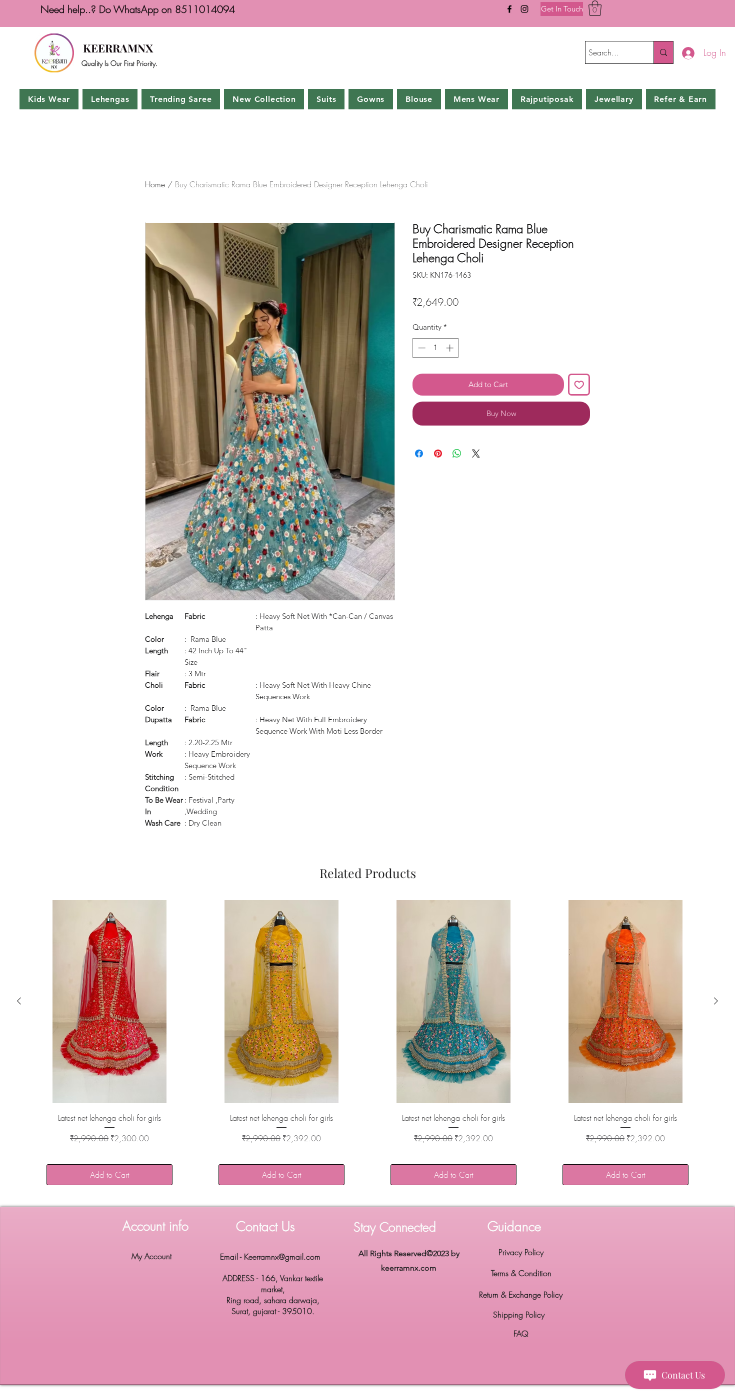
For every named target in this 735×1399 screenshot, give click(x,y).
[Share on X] (476, 454)
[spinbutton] (436, 348)
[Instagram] (525, 9)
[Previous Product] (19, 1001)
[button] (595, 8)
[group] (367, 1049)
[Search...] (663, 52)
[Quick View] (110, 1001)
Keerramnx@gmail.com (282, 1256)
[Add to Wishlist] (579, 385)
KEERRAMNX (118, 47)
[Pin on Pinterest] (438, 454)
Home (155, 184)
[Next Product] (716, 1001)
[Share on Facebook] (419, 454)
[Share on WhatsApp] (457, 454)
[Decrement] (421, 348)
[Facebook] (509, 9)
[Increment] (451, 348)
